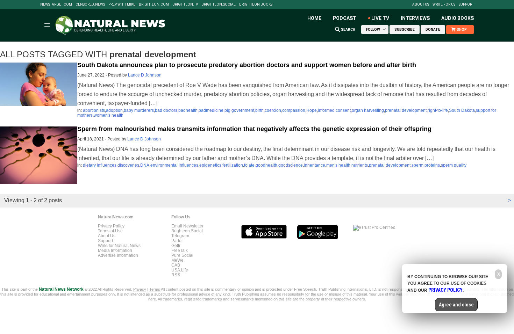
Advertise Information (118, 255)
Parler (177, 240)
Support (466, 4)
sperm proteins (426, 165)
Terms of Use (110, 230)
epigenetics (210, 165)
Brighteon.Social (218, 4)
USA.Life (179, 270)
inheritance (314, 165)
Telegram (180, 235)
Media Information (115, 250)
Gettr (175, 245)
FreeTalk (179, 250)
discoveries (128, 165)
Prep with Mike (121, 4)
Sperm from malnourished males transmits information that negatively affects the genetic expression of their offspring (254, 128)
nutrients (359, 165)
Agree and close (456, 304)
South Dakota (462, 110)
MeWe (177, 260)
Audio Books (457, 18)
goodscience (290, 165)
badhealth (188, 110)
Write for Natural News (119, 245)
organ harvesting (368, 110)
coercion (273, 110)
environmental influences (174, 165)
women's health (108, 115)
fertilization (232, 165)
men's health (338, 165)
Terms (155, 289)
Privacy (139, 289)
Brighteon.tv (185, 4)
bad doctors (166, 110)
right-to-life (438, 110)
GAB (175, 265)
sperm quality (453, 165)
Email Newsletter (187, 226)
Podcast (344, 18)
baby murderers (139, 110)
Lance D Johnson (145, 75)
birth (259, 110)
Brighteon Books (255, 4)
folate (249, 165)
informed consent (334, 110)
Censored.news (90, 4)
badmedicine (211, 110)
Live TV (380, 18)
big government (239, 110)
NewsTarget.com (56, 4)
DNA (144, 165)
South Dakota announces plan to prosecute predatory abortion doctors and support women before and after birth (246, 64)
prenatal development (406, 110)
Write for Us (444, 4)
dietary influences (99, 165)
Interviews (415, 18)
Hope (311, 110)
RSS (175, 275)
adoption (114, 110)
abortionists (94, 110)
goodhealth (266, 165)
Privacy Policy (111, 226)
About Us (420, 4)
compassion (293, 110)
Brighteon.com (154, 4)
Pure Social (182, 255)
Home (314, 18)
